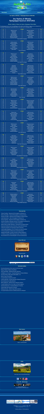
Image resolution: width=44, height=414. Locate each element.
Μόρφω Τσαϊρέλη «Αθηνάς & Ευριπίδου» (9, 269)
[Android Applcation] (18, 385)
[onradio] (10, 403)
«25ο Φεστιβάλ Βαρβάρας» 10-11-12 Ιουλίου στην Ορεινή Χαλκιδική (14, 229)
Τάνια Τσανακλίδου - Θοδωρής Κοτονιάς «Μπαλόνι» (11, 271)
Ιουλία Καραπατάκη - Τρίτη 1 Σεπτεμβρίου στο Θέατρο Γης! (12, 218)
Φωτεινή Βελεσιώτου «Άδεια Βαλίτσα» (8, 280)
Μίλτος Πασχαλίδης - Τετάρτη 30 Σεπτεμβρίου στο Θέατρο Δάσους (13, 214)
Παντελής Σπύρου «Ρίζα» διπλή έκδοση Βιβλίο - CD (11, 274)
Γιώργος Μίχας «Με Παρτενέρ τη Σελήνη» (9, 287)
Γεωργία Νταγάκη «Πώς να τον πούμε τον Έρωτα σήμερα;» (12, 284)
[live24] (18, 403)
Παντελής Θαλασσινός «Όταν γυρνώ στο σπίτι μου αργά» (12, 268)
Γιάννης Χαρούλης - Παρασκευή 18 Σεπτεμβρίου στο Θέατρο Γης (13, 219)
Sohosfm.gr (20, 405)
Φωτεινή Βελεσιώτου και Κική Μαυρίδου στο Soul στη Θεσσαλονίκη (14, 235)
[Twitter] (20, 379)
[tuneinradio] (33, 403)
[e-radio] (26, 403)
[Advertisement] (22, 311)
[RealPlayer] (24, 257)
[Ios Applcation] (26, 385)
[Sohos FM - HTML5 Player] (16, 257)
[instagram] (26, 379)
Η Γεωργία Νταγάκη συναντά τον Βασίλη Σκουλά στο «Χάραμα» (13, 290)
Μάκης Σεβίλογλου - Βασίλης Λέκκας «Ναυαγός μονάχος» (12, 282)
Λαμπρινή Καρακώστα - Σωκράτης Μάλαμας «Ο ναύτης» (12, 285)
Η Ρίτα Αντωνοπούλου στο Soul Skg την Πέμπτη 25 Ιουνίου (12, 227)
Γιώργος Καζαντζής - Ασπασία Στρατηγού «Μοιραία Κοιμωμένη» (13, 279)
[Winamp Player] (22, 257)
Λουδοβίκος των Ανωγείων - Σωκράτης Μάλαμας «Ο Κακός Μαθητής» (14, 273)
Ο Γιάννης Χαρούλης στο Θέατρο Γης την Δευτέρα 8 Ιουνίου (12, 230)
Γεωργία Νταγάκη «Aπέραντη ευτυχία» (8, 277)
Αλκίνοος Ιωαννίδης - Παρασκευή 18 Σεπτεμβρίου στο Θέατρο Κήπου (14, 216)
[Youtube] (23, 379)
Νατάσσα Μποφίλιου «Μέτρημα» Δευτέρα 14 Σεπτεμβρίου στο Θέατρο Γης (15, 221)
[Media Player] (19, 257)
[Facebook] (17, 379)
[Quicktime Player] (27, 257)
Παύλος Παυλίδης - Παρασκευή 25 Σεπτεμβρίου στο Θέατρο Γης (13, 213)
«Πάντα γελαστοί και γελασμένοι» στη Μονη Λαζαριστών (12, 222)
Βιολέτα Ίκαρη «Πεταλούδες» (6, 276)
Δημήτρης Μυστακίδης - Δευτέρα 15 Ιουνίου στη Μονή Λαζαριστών (13, 232)
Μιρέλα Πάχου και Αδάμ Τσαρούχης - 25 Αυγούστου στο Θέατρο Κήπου (14, 224)
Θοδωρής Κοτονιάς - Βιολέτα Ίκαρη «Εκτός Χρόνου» (11, 288)
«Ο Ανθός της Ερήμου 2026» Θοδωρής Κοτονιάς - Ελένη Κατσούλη (14, 233)
